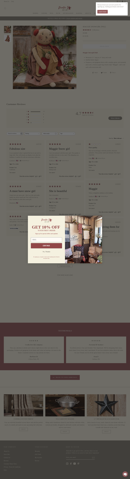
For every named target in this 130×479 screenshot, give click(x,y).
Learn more (102, 12)
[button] (125, 474)
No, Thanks (46, 251)
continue (46, 246)
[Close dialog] (99, 218)
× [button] (126, 4)
